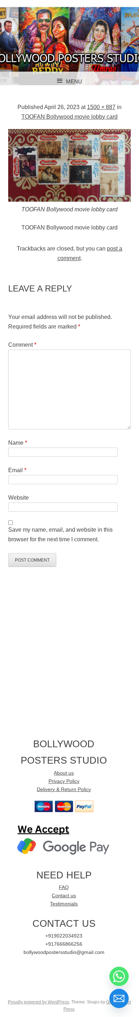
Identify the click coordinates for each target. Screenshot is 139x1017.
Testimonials (64, 904)
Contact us (64, 895)
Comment (22, 345)
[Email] (119, 998)
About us (64, 773)
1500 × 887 (101, 107)
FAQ (64, 887)
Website (18, 498)
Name (17, 443)
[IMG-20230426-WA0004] (69, 200)
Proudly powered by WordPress (38, 1002)
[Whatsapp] (119, 976)
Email (17, 470)
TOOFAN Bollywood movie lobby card (69, 117)
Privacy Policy (63, 781)
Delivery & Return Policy (64, 789)
